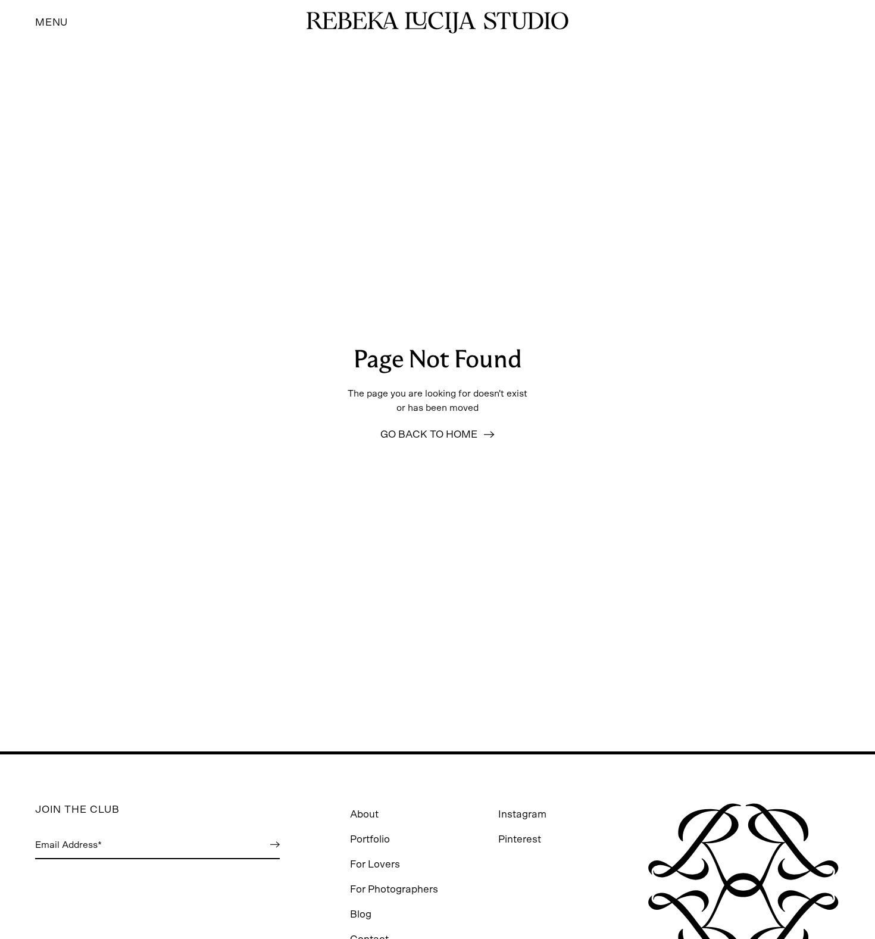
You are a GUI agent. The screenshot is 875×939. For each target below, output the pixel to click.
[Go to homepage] (437, 22)
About (364, 814)
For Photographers (394, 889)
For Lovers (375, 864)
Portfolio (370, 839)
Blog (360, 914)
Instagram (522, 814)
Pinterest (519, 839)
